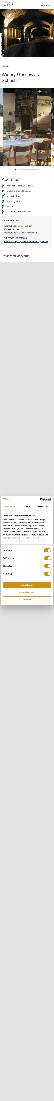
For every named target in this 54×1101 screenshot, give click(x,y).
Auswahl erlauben (27, 592)
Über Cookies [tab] (44, 507)
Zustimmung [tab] (9, 507)
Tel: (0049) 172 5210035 (15, 238)
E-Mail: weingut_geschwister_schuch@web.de (26, 241)
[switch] (47, 558)
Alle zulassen (27, 585)
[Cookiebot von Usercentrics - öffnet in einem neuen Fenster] (40, 499)
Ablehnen (27, 599)
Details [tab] (27, 507)
